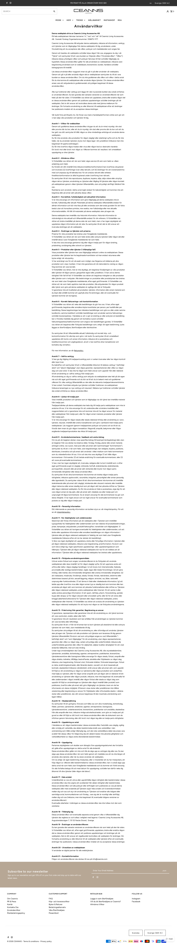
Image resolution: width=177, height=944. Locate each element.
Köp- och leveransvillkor (59, 901)
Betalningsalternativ (57, 907)
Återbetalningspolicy (16, 913)
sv (151, 3)
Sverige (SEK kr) (162, 3)
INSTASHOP (109, 20)
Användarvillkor (13, 910)
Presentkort (54, 913)
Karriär (10, 904)
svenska (135, 933)
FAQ (51, 898)
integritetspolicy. (64, 512)
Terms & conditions (31, 941)
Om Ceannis (12, 898)
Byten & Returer (55, 904)
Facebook (136, 901)
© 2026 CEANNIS (14, 941)
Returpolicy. (79, 350)
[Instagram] (10, 3)
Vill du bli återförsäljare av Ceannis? (105, 901)
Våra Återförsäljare (57, 910)
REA (120, 20)
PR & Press (11, 901)
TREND (79, 20)
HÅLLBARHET (94, 20)
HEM (69, 20)
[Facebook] (6, 3)
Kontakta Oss (12, 907)
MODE (58, 20)
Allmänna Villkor (97, 904)
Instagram (136, 898)
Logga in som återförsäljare (101, 898)
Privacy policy (46, 941)
